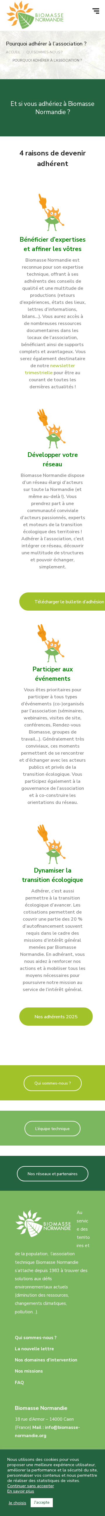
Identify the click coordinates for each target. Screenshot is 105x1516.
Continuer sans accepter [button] (30, 1486)
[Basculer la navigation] (96, 11)
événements (52, 679)
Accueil (13, 52)
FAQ (19, 1382)
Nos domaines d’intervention (46, 1360)
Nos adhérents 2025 (56, 1017)
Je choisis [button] (17, 1502)
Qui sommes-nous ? (52, 1083)
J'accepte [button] (41, 1502)
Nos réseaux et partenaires (53, 1174)
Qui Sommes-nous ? (44, 52)
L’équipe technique (52, 1129)
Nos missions (29, 1371)
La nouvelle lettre (34, 1349)
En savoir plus (20, 1491)
